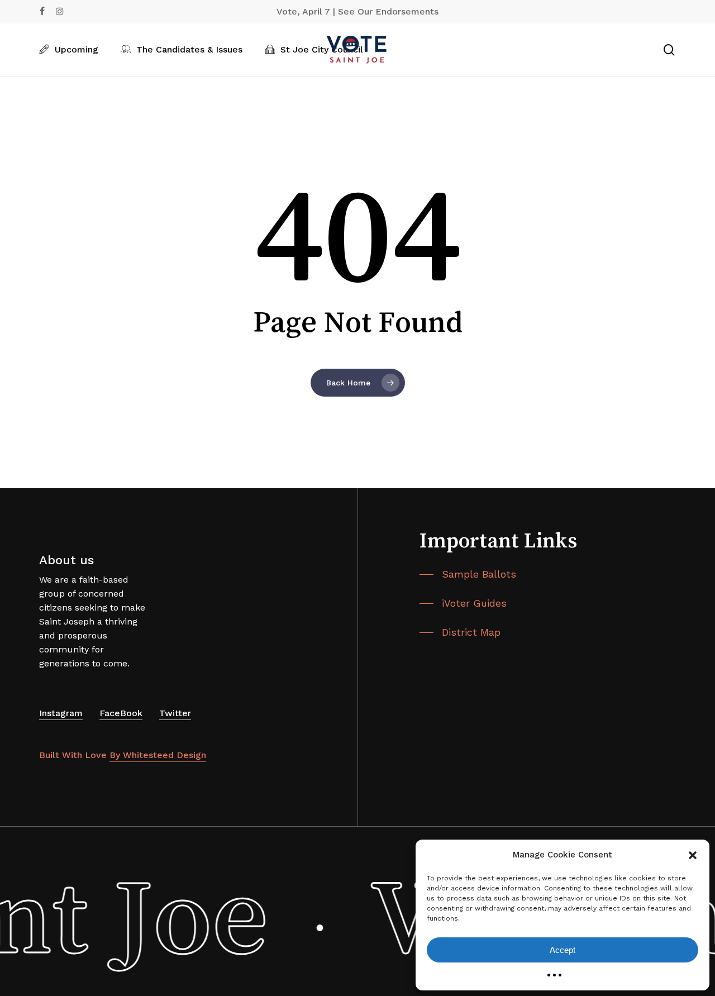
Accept (562, 950)
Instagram (61, 713)
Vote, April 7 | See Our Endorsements (357, 11)
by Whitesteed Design (157, 755)
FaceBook (120, 713)
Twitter (175, 713)
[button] (692, 855)
